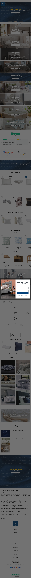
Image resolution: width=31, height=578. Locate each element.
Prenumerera (23, 293)
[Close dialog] (29, 280)
